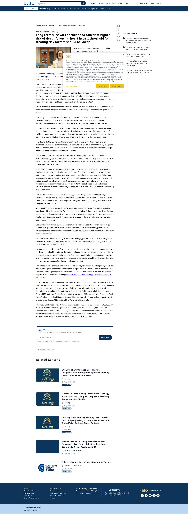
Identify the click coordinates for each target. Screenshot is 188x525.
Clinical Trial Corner (86, 9)
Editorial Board (29, 493)
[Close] (124, 55)
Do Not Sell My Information (86, 488)
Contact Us (28, 495)
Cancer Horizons (74, 9)
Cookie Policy (110, 81)
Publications (102, 9)
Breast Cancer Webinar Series (60, 9)
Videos (108, 9)
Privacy (52, 498)
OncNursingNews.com (58, 493)
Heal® (95, 9)
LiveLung (67, 379)
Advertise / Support (31, 491)
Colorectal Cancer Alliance (72, 450)
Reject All (102, 86)
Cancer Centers (61, 26)
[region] (95, 72)
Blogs (48, 9)
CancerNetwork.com (31, 498)
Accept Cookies (117, 86)
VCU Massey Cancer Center (45, 350)
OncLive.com (55, 491)
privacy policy (75, 341)
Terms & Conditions (57, 495)
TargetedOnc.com (56, 488)
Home (38, 26)
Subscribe (104, 337)
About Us (27, 488)
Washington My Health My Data (88, 491)
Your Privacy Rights (83, 493)
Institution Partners (48, 26)
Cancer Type (29, 8)
